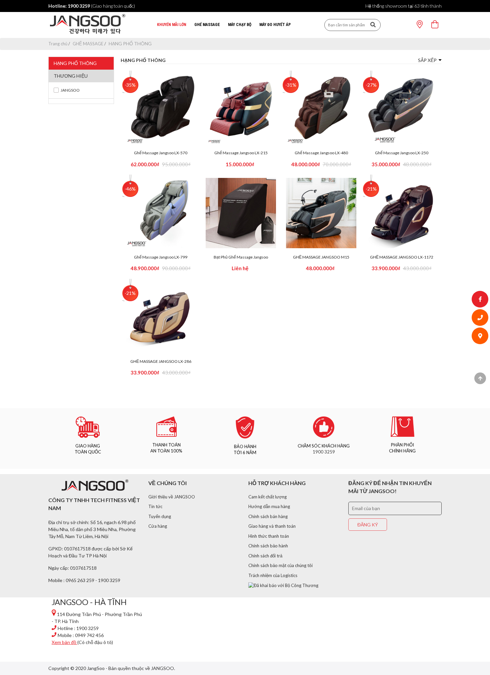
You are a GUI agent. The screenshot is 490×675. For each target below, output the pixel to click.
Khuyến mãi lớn (171, 24)
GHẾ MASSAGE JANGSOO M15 (321, 257)
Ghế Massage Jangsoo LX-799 (160, 257)
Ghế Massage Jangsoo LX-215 (241, 153)
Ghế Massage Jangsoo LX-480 (321, 153)
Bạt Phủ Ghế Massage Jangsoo (241, 257)
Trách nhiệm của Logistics (272, 575)
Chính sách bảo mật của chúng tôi (280, 565)
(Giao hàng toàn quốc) (91, 6)
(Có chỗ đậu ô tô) (82, 642)
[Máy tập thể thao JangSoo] (87, 25)
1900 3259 (324, 451)
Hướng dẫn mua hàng (269, 506)
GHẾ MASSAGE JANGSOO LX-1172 (401, 257)
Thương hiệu (71, 76)
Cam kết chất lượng (267, 496)
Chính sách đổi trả (265, 555)
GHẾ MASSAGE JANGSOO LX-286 (160, 361)
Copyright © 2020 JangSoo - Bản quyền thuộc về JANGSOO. (111, 668)
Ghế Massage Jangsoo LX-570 (160, 153)
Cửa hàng (157, 526)
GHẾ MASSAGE (207, 24)
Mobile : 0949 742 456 (81, 635)
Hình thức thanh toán (268, 536)
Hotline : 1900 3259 (78, 628)
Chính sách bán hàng (268, 516)
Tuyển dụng (159, 516)
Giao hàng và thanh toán (272, 526)
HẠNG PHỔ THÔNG (75, 63)
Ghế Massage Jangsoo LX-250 (401, 153)
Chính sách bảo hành (268, 545)
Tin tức (155, 506)
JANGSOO (70, 90)
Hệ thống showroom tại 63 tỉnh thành (403, 6)
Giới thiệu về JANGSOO (171, 496)
